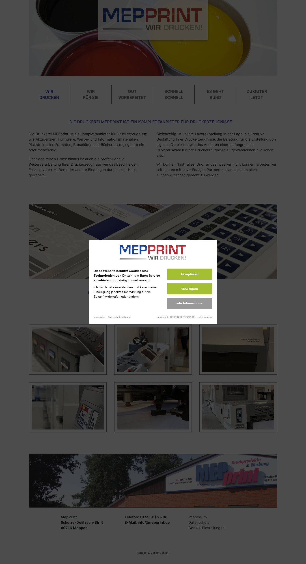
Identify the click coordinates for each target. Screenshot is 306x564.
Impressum (99, 317)
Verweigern (189, 289)
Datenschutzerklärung (119, 317)
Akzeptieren (190, 274)
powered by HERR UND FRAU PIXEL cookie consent (184, 317)
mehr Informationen (190, 303)
